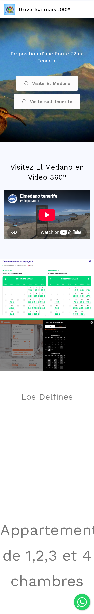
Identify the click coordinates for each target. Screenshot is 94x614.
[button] (82, 602)
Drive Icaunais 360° (44, 9)
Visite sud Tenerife (51, 101)
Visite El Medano (51, 83)
